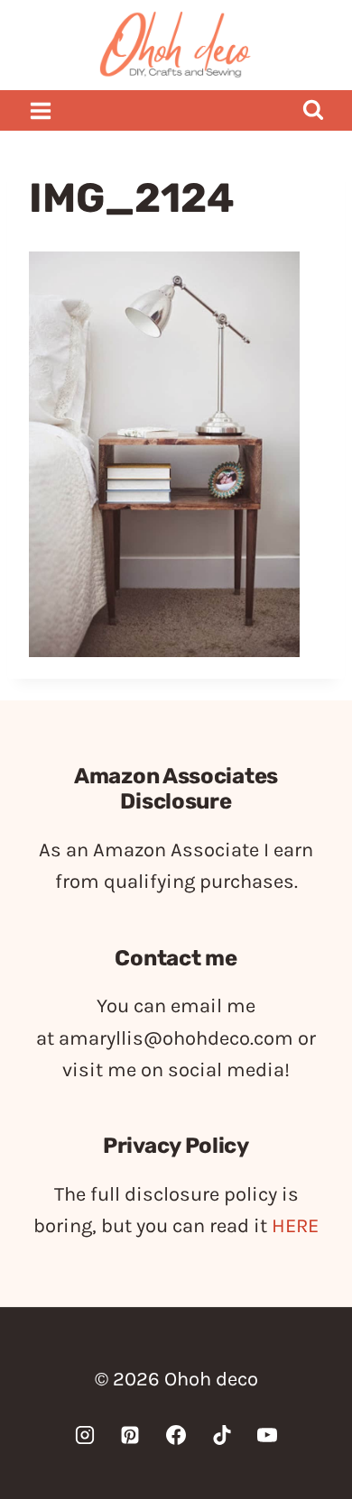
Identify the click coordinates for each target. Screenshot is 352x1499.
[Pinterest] (130, 1435)
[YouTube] (267, 1435)
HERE (295, 1226)
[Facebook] (176, 1435)
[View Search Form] (312, 110)
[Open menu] (41, 110)
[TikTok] (222, 1435)
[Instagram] (85, 1435)
